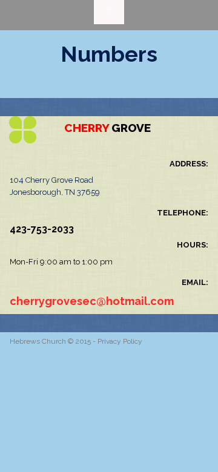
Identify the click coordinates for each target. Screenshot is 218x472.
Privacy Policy (119, 341)
